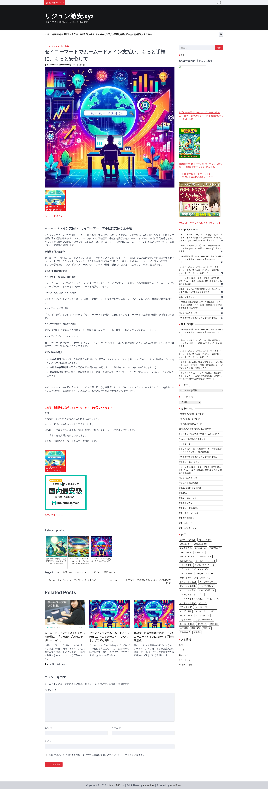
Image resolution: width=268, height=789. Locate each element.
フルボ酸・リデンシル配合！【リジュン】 (200, 223)
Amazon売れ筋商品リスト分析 (192, 439)
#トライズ (204, 540)
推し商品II (65, 46)
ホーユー (202, 607)
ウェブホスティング (204, 565)
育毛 (206, 628)
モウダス (186, 615)
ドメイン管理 (206, 590)
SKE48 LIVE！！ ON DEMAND (195, 556)
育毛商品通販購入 (186, 518)
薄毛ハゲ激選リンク (187, 297)
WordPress (175, 785)
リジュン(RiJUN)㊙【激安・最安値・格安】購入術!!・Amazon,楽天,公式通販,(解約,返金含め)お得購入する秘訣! (98, 34)
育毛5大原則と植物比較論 (190, 488)
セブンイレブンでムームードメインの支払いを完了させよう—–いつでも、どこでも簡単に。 (109, 636)
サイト (48, 741)
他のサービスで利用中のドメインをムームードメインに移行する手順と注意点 (154, 636)
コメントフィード (186, 660)
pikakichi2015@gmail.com (58, 65)
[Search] (221, 34)
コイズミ (186, 573)
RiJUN (199, 552)
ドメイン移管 (187, 590)
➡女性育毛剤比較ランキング (191, 414)
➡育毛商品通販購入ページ (190, 424)
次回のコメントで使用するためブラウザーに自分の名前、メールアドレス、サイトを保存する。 (97, 754)
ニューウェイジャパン (191, 594)
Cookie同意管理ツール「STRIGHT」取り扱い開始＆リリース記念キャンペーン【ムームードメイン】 (201, 259)
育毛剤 (185, 632)
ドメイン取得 (188, 586)
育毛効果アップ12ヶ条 (188, 513)
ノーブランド (188, 603)
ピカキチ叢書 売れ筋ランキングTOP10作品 (198, 318)
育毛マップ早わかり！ (188, 498)
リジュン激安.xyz (69, 16)
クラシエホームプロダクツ (194, 569)
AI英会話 (186, 548)
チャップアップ (207, 582)
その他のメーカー (205, 561)
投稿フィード (184, 654)
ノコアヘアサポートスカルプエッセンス (199, 598)
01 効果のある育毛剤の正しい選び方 (195, 429)
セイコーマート (76, 572)
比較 (184, 628)
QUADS (185, 552)
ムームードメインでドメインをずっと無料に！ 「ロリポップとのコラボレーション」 (65, 636)
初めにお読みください (188, 313)
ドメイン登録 (206, 586)
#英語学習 (200, 544)
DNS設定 (215, 548)
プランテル (186, 607)
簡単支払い (109, 572)
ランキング (202, 615)
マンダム (186, 611)
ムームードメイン (52, 46)
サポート (185, 577)
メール (116, 727)
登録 (181, 644)
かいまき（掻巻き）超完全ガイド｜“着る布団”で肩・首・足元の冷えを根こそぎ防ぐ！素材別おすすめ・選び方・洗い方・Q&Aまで (200, 270)
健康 (214, 624)
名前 (48, 727)
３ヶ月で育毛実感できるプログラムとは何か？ (199, 434)
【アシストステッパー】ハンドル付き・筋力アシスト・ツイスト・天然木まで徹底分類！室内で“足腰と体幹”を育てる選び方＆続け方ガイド (200, 237)
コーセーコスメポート (207, 573)
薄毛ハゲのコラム (186, 523)
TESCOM (186, 561)
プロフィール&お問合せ (189, 462)
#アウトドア (187, 540)
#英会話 (185, 544)
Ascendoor (149, 785)
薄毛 (197, 632)
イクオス (185, 565)
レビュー (185, 620)
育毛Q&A (183, 493)
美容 (195, 628)
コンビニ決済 (60, 572)
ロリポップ (187, 624)
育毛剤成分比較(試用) (188, 508)
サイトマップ (184, 444)
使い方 (201, 624)
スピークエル (202, 577)
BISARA (200, 548)
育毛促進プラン (185, 503)
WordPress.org (185, 665)
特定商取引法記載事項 (188, 483)
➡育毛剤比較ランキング (189, 419)
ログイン (182, 649)
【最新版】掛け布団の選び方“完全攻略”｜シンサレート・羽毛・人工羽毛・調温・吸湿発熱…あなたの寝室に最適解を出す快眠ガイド (201, 365)
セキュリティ (188, 582)
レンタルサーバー (203, 620)
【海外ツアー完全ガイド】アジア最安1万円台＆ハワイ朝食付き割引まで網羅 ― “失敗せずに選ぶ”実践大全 (201, 248)
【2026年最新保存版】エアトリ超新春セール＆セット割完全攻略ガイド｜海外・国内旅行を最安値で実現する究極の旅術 (200, 305)
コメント (51, 690)
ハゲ (202, 603)
